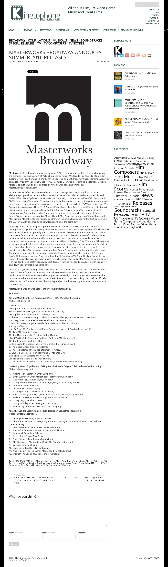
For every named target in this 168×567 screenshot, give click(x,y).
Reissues (127, 203)
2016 (28, 461)
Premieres (119, 199)
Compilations (39, 40)
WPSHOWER (153, 558)
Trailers (134, 214)
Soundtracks (91, 40)
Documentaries (136, 163)
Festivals (129, 168)
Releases (142, 203)
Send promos (152, 23)
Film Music (125, 176)
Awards (142, 158)
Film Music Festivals (142, 180)
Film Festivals (147, 172)
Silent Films (62, 30)
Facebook (154, 18)
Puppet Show (78, 463)
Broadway (17, 40)
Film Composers (129, 169)
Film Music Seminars (125, 185)
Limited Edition (126, 195)
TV (39, 43)
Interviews (46, 30)
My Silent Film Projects (86, 30)
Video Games (131, 224)
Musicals (60, 40)
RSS (157, 12)
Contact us (153, 21)
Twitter (155, 15)
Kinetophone (18, 61)
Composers (109, 30)
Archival (132, 158)
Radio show (141, 199)
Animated (120, 158)
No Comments (102, 61)
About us (154, 9)
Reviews (28, 30)
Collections (129, 160)
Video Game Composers (136, 219)
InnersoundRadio (122, 192)
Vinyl (133, 227)
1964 (16, 461)
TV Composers (55, 43)
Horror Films (137, 189)
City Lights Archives (132, 30)
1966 (22, 461)
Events (150, 163)
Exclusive (119, 168)
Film (88, 461)
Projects (129, 199)
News (11, 30)
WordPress (26, 560)
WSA (138, 227)
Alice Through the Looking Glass (46, 461)
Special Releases (21, 43)
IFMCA (150, 189)
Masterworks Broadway (21, 172)
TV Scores (76, 43)
